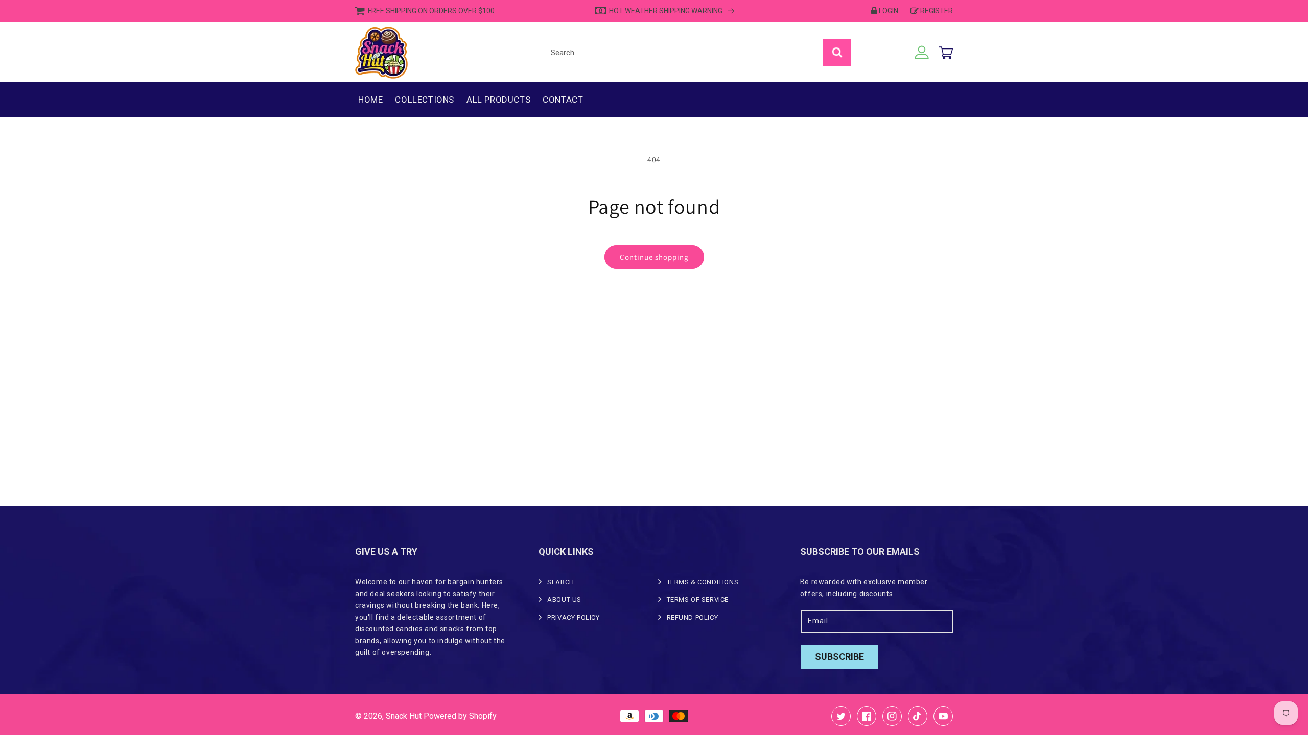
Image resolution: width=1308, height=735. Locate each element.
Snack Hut (404, 716)
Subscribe (839, 656)
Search (560, 582)
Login (888, 11)
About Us (564, 599)
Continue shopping (654, 257)
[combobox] (696, 52)
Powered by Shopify (460, 716)
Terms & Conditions (703, 582)
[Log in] (922, 52)
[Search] (837, 52)
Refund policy (692, 617)
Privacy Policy (573, 617)
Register (936, 11)
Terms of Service (698, 599)
